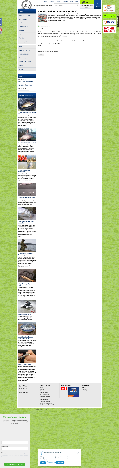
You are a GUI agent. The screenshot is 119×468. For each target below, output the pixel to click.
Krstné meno (4, 446)
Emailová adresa (5, 440)
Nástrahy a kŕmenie (24, 50)
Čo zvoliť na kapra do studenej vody (24, 170)
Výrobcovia (22, 69)
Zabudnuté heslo (86, 391)
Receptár (65, 1)
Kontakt (42, 391)
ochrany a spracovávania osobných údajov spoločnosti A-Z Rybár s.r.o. (14, 455)
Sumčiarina (22, 30)
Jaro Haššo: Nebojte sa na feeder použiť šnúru (25, 337)
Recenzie (42, 389)
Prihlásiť (84, 387)
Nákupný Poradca (44, 392)
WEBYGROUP (80, 409)
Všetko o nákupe (74, 1)
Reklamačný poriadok (45, 396)
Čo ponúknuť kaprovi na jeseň (27, 142)
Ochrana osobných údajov (46, 403)
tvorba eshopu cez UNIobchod (59, 409)
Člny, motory (22, 58)
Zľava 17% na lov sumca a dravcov (25, 81)
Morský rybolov (23, 42)
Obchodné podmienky (45, 401)
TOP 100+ (45, 1)
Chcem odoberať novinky (15, 464)
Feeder (21, 34)
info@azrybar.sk (23, 388)
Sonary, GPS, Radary (25, 61)
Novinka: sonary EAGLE (23, 90)
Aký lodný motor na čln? (25, 314)
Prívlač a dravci (23, 26)
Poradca (59, 1)
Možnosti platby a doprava (46, 398)
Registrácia (84, 389)
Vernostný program (44, 394)
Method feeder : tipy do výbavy (25, 85)
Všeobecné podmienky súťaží (47, 404)
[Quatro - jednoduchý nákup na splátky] (73, 392)
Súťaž (41, 387)
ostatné (21, 65)
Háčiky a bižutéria (24, 54)
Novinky (52, 1)
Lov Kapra (22, 23)
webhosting (68, 409)
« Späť (40, 55)
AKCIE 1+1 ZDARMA (25, 15)
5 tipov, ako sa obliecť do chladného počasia (25, 254)
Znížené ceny (23, 19)
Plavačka (21, 38)
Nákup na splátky (44, 399)
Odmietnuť (60, 462)
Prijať (43, 462)
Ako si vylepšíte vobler (24, 364)
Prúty (20, 46)
